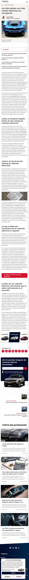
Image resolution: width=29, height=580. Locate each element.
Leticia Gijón (9, 17)
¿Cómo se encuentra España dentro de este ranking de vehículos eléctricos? (14, 54)
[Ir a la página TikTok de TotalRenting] (19, 548)
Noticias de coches (9, 5)
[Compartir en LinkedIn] (16, 351)
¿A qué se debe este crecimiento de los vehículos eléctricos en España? (13, 63)
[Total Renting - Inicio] (5, 2)
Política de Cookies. (6, 570)
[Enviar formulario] (25, 368)
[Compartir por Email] (13, 351)
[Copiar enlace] (26, 351)
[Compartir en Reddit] (22, 351)
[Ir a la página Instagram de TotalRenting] (13, 548)
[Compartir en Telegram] (19, 351)
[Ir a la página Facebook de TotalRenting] (10, 548)
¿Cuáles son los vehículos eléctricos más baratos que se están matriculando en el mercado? (14, 67)
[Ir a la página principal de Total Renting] (2, 5)
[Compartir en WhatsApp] (6, 351)
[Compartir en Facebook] (3, 351)
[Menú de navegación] (27, 1)
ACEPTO (13, 573)
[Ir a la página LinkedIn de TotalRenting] (16, 548)
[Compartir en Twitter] (9, 351)
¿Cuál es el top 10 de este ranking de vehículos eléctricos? (13, 58)
